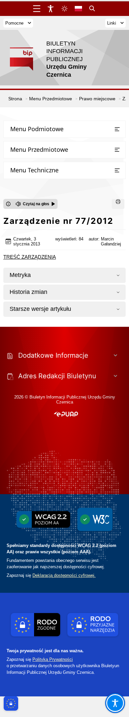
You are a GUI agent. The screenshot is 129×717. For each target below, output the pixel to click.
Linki (111, 23)
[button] (66, 414)
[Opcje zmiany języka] (78, 9)
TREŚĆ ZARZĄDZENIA (29, 257)
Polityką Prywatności (52, 659)
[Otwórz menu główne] (37, 9)
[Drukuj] (118, 204)
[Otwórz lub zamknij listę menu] (117, 129)
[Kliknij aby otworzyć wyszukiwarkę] (92, 9)
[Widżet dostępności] (51, 9)
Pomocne (14, 23)
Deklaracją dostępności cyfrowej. (64, 575)
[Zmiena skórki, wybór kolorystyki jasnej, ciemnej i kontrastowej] (64, 9)
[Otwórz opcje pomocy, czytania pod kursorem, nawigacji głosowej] (115, 703)
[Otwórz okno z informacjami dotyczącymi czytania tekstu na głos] (8, 204)
